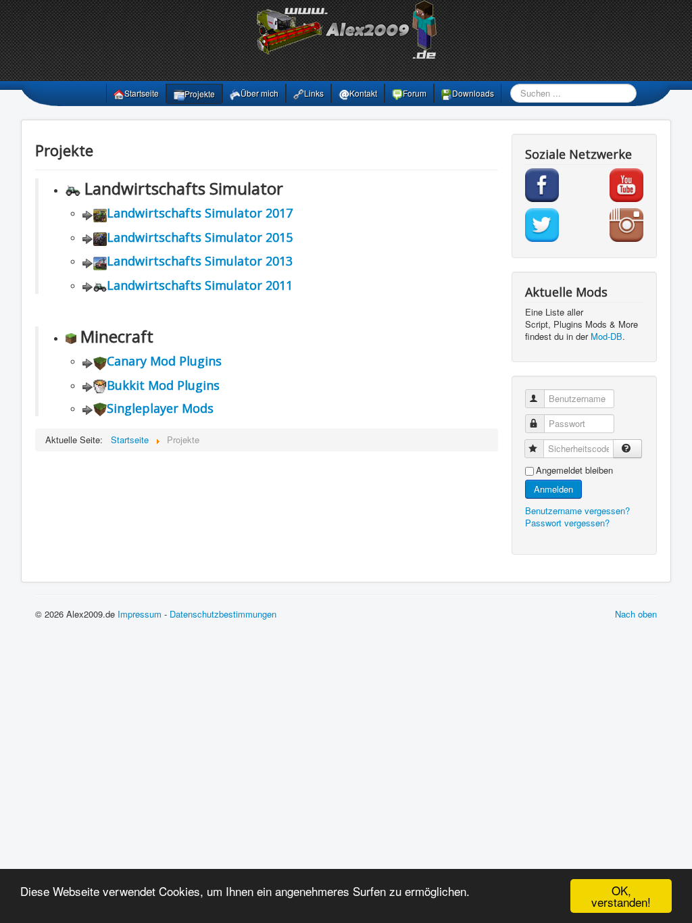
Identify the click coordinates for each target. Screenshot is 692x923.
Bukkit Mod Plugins (163, 385)
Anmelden (553, 488)
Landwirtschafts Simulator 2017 (200, 213)
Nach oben (636, 613)
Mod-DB (606, 336)
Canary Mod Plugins (164, 361)
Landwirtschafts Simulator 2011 (200, 285)
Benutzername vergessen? (577, 510)
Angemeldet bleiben (574, 470)
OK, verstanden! (621, 896)
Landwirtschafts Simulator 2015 (200, 237)
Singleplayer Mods (160, 408)
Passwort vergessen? (567, 522)
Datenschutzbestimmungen (223, 613)
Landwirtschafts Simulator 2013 (200, 261)
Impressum (140, 613)
